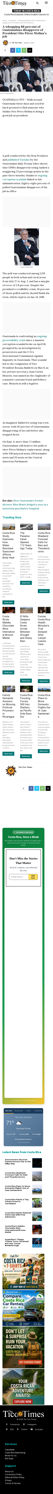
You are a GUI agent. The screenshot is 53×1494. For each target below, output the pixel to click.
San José (8, 1111)
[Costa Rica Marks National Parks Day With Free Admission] (37, 1216)
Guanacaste (18, 1111)
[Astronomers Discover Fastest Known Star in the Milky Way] (37, 1163)
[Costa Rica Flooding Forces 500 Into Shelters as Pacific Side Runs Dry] (26, 689)
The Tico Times (17, 43)
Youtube (39, 1429)
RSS (12, 1429)
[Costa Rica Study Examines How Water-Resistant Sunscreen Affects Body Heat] (8, 527)
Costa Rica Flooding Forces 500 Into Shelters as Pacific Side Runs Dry (26, 706)
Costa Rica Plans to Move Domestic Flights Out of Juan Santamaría (44, 706)
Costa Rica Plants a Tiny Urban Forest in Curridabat (17, 1201)
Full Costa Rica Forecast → (23, 1139)
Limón (28, 1111)
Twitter (24, 1429)
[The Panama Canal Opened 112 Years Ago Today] (26, 527)
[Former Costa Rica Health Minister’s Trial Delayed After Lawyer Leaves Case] (44, 610)
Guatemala (12, 20)
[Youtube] (31, 1429)
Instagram (32, 1424)
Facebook (15, 1424)
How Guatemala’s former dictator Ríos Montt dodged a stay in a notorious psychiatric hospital (25, 504)
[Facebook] (12, 50)
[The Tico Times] (5, 43)
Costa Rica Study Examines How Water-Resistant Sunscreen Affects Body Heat (8, 545)
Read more (8, 602)
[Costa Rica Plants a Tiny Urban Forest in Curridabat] (37, 1203)
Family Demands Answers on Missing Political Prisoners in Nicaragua (8, 706)
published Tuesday (18, 159)
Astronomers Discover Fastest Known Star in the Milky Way (18, 1161)
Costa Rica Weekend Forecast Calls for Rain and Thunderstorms (44, 542)
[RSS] (7, 1429)
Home (4, 20)
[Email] (29, 50)
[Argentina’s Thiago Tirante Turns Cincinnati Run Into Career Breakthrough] (37, 1243)
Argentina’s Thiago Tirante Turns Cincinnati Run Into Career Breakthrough (17, 1242)
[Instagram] (24, 1424)
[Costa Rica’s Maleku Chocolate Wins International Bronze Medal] (8, 610)
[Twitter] (18, 50)
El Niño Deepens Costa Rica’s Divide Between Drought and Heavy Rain (26, 629)
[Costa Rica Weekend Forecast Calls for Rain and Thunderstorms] (44, 527)
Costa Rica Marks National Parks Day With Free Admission (18, 1215)
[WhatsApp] (24, 50)
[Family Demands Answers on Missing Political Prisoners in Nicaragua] (8, 689)
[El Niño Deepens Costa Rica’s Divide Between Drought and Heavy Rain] (26, 610)
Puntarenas (38, 1111)
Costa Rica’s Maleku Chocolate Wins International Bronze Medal (15, 1229)
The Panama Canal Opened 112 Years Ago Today (26, 541)
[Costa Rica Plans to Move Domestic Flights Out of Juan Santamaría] (44, 689)
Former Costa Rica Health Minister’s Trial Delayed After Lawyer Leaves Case (44, 630)
